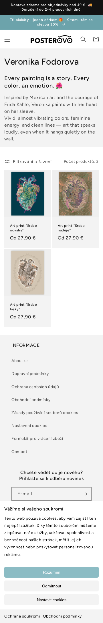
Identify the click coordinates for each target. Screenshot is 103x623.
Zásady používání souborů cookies (44, 412)
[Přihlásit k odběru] (85, 494)
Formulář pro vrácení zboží (37, 438)
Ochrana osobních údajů (35, 386)
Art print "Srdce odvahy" (23, 228)
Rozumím (51, 572)
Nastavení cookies (29, 425)
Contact (19, 451)
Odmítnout (51, 586)
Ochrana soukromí (22, 616)
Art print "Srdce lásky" (23, 307)
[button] (7, 39)
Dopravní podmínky (30, 373)
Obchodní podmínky (62, 616)
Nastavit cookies (51, 599)
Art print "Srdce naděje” (71, 228)
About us (20, 360)
